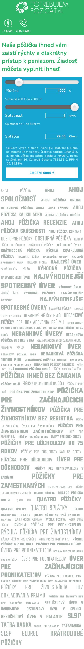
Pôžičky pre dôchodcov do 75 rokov (42, 447)
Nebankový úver (55, 347)
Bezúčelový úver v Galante (31, 617)
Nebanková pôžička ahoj (22, 208)
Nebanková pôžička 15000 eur (42, 357)
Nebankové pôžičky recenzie (54, 365)
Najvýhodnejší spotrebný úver (42, 281)
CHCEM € (41, 172)
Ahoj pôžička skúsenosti (42, 227)
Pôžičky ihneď (10, 384)
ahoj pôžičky (58, 208)
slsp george (19, 633)
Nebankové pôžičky (60, 309)
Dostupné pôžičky (16, 239)
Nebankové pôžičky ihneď (42, 315)
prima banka (51, 626)
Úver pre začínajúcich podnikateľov (42, 567)
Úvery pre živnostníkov (38, 426)
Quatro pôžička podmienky (28, 519)
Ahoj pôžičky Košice (63, 215)
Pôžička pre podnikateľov (63, 576)
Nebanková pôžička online (45, 360)
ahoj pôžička (16, 190)
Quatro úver (24, 500)
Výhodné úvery (11, 293)
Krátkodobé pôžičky (41, 245)
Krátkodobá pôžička (20, 251)
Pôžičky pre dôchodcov (33, 437)
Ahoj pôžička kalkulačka (42, 211)
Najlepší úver (66, 262)
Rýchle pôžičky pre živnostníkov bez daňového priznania (41, 581)
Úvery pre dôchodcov (66, 437)
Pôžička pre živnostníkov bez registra (42, 414)
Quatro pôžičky (59, 500)
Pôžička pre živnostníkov (32, 392)
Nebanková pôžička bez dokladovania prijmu (59, 340)
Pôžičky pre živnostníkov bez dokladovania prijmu (42, 592)
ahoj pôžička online (61, 200)
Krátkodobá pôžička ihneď (30, 369)
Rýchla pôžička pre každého (18, 539)
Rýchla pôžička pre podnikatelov (47, 525)
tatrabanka (71, 626)
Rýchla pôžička (56, 519)
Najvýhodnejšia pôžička (15, 269)
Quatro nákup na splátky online (57, 515)
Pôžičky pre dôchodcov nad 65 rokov (51, 452)
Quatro (6, 520)
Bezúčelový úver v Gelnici (54, 609)
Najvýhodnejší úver (15, 278)
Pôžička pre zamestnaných (60, 487)
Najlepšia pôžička (36, 262)
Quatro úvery (13, 509)
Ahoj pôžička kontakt (65, 232)
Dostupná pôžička (53, 239)
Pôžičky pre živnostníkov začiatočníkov (42, 428)
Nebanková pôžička (12, 348)
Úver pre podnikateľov (43, 559)
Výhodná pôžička (59, 268)
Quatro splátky (48, 508)
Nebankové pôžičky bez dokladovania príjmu (42, 319)
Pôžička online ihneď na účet (67, 369)
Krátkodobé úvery (68, 245)
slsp (74, 616)
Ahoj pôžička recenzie (34, 223)
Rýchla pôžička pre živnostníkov (41, 532)
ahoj (49, 190)
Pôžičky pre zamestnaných (42, 481)
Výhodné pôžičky (39, 293)
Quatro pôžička (44, 493)
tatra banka (16, 625)
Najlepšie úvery (55, 257)
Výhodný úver (69, 287)
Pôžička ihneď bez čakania (41, 376)
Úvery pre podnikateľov (26, 551)
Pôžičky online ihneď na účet (43, 383)
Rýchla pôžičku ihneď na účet (54, 539)
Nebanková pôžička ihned (18, 355)
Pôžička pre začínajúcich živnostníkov (42, 401)
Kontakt (23, 31)
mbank (37, 626)
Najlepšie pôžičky (29, 257)
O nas (8, 31)
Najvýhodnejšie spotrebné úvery (42, 304)
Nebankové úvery (37, 334)
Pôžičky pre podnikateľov (58, 544)
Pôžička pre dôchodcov (26, 460)
